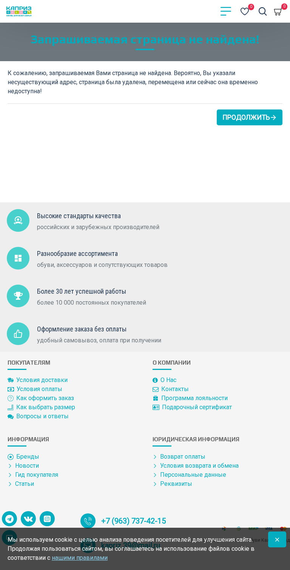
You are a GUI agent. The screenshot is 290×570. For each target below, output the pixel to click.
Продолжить (246, 117)
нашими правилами (80, 557)
